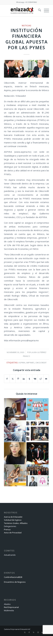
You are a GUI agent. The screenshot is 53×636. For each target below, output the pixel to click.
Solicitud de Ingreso (12, 520)
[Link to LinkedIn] (42, 632)
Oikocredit (41, 362)
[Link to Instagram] (38, 632)
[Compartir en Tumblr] (29, 379)
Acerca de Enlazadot (13, 517)
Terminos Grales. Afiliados (16, 523)
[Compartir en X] (12, 379)
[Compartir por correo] (46, 379)
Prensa (7, 529)
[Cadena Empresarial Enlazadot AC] (22, 10)
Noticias (26, 25)
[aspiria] (26, 69)
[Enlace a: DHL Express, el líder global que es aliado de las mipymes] (15, 475)
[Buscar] (38, 10)
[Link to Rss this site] (33, 632)
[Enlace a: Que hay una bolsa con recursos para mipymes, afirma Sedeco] (15, 409)
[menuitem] (38, 10)
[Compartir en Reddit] (40, 379)
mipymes (30, 362)
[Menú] (45, 10)
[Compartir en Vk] (35, 379)
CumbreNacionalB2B (13, 577)
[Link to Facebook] (29, 632)
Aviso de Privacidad (12, 532)
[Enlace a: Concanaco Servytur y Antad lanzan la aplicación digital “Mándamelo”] (37, 409)
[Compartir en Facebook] (7, 379)
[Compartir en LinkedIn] (23, 379)
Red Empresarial (11, 607)
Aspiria (21, 362)
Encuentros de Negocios (15, 582)
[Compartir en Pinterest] (18, 379)
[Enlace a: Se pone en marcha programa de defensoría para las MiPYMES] (37, 453)
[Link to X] (25, 632)
